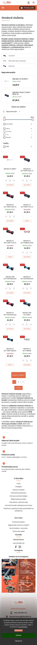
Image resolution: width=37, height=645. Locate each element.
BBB (19, 147)
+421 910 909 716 (18, 543)
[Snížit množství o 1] (6, 180)
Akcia (19, 129)
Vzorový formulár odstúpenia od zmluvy (18, 505)
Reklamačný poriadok (18, 499)
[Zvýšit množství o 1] (14, 180)
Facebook (15, 546)
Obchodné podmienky (18, 493)
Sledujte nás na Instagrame (18, 556)
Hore (19, 388)
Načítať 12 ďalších (18, 375)
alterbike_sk (19, 546)
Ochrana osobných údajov (18, 496)
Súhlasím (18, 635)
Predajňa (18, 487)
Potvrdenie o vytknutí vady (18, 502)
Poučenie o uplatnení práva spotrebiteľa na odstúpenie (19, 509)
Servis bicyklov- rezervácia (18, 528)
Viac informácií (22, 627)
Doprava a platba (18, 490)
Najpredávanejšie (11, 112)
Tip (19, 134)
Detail (27, 221)
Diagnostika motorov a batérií (18, 525)
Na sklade (19, 124)
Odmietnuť (18, 641)
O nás (18, 483)
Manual (19, 137)
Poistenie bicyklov (18, 522)
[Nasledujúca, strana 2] (18, 382)
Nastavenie (18, 630)
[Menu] (2, 7)
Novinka (19, 131)
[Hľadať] (33, 2)
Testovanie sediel (18, 531)
